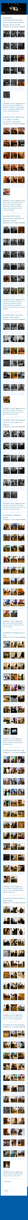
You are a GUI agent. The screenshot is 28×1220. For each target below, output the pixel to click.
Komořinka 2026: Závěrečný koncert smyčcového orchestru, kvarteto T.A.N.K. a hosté (14, 22)
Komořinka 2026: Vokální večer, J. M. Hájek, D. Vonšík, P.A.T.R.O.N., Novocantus (14, 119)
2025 (21, 621)
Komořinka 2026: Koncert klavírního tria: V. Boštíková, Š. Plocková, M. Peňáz (13, 218)
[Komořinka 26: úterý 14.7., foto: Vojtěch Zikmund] (6, 329)
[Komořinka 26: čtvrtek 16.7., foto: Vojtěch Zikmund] (6, 134)
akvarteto (22, 26)
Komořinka (12, 105)
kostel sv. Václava (15, 107)
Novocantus (11, 208)
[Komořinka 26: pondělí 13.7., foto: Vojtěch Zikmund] (6, 437)
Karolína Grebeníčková (9, 742)
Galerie (12, 103)
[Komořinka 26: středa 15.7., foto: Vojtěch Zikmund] (6, 233)
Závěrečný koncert (18, 625)
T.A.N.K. (5, 111)
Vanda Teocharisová (13, 111)
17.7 (21, 738)
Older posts (7, 1181)
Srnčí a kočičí (17, 1175)
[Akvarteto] (13, 10)
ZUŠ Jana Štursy (7, 627)
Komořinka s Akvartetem (9, 206)
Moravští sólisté (17, 1019)
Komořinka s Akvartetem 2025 (14, 888)
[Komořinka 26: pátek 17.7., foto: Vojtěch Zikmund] (6, 37)
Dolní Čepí (6, 105)
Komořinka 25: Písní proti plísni (13, 1025)
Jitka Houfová (10, 204)
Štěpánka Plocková (18, 890)
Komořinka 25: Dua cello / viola (13, 750)
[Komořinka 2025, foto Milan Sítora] (6, 529)
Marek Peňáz (11, 305)
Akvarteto (22, 103)
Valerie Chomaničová (9, 892)
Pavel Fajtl (20, 507)
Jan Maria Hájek (17, 740)
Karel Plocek (13, 505)
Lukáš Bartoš (11, 109)
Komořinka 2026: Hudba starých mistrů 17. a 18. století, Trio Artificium (14, 422)
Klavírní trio (12, 301)
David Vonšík (6, 202)
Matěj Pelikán (19, 109)
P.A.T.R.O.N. (18, 208)
